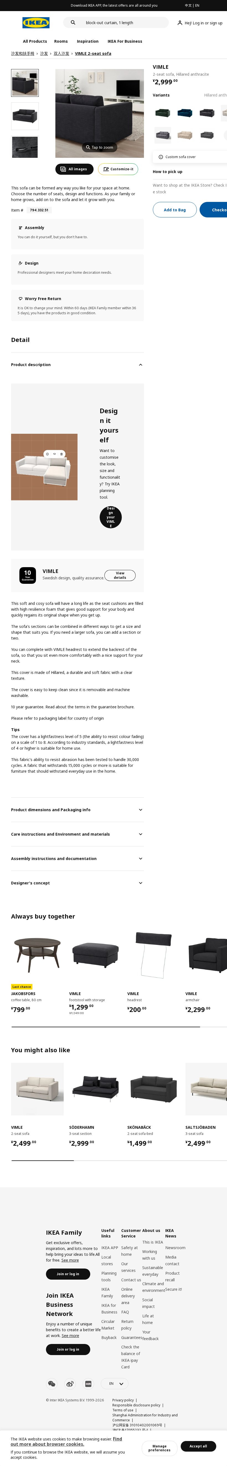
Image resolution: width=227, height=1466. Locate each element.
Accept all (198, 1446)
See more (70, 1260)
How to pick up (167, 171)
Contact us (131, 1279)
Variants (161, 95)
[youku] (88, 1384)
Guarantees (131, 1337)
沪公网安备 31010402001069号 (137, 1425)
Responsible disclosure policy (136, 1405)
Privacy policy (123, 1400)
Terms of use (122, 1410)
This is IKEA (152, 1242)
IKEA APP (109, 1247)
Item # (17, 210)
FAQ (125, 1312)
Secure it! (173, 1289)
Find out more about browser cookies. (66, 1441)
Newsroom (175, 1247)
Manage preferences (159, 1448)
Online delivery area (128, 1296)
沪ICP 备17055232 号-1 (130, 1430)
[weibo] (70, 1384)
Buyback (109, 1337)
